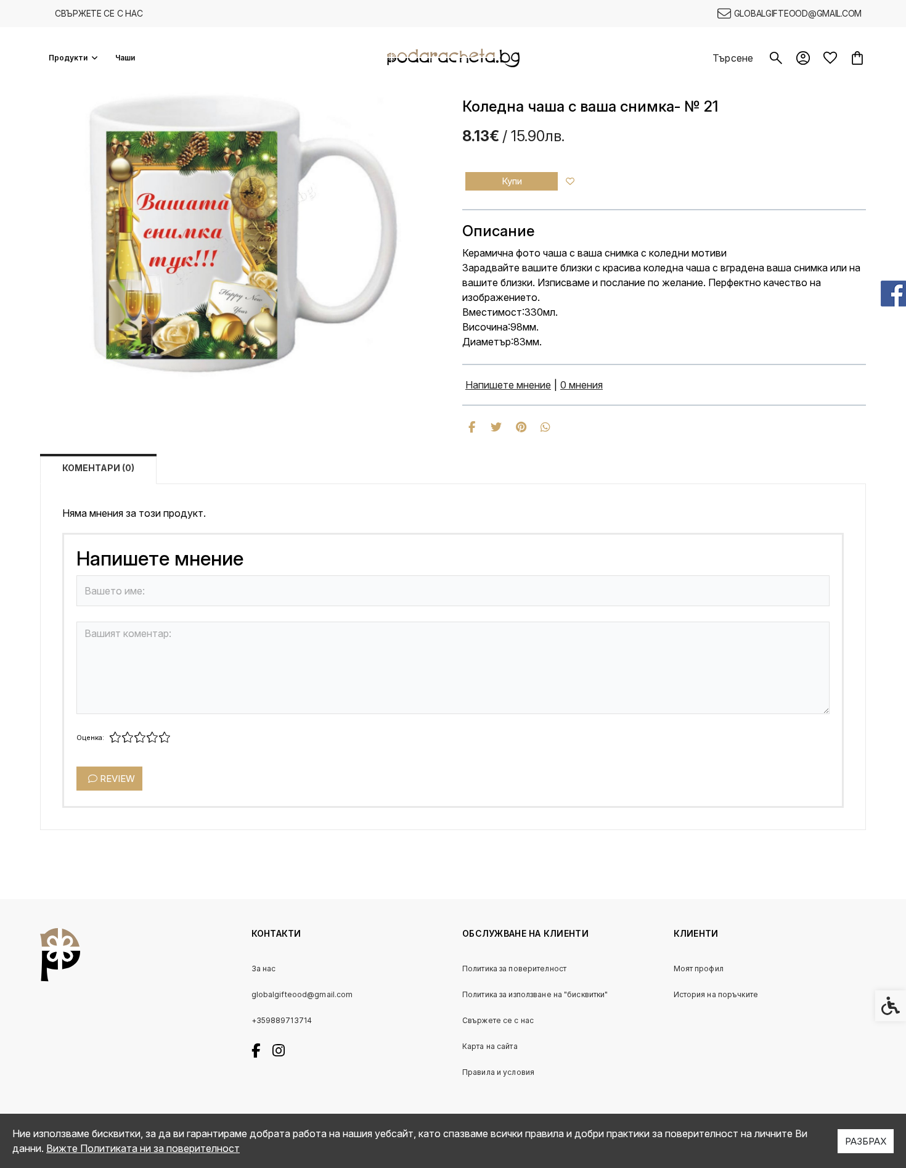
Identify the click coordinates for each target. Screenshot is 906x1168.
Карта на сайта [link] (490, 1046)
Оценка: (90, 737)
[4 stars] (152, 738)
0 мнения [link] (581, 385)
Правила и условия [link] (498, 1072)
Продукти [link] (68, 57)
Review (116, 778)
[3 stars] (140, 738)
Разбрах (865, 1141)
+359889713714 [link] (281, 1020)
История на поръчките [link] (716, 994)
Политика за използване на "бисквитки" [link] (535, 994)
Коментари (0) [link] (98, 468)
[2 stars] (127, 738)
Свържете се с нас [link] (98, 13)
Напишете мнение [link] (508, 385)
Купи (512, 181)
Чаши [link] (125, 57)
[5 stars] (164, 738)
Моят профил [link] (699, 968)
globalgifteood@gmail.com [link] (302, 994)
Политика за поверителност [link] (514, 968)
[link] (789, 13)
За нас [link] (263, 968)
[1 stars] (115, 738)
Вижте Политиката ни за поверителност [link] (143, 1148)
